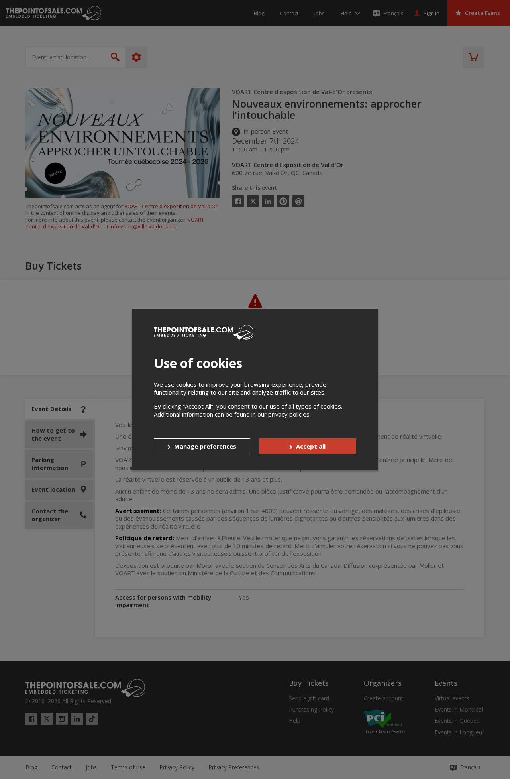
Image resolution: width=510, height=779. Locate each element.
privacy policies (289, 414)
